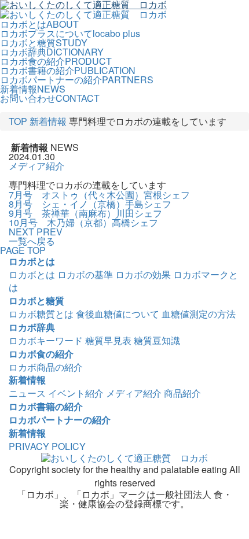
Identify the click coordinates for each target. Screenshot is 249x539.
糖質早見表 (108, 340)
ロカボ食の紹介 (41, 353)
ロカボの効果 (143, 274)
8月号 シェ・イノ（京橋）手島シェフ (90, 204)
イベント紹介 (76, 393)
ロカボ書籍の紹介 (46, 406)
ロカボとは (32, 261)
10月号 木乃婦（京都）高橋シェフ (83, 222)
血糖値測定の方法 (199, 313)
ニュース (27, 393)
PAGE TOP (23, 250)
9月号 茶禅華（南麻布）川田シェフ (85, 213)
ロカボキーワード (46, 340)
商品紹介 (182, 393)
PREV (49, 231)
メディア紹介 (36, 165)
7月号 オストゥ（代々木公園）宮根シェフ (99, 194)
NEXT (21, 231)
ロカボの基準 (85, 274)
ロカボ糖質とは (41, 313)
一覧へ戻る (32, 241)
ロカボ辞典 (32, 327)
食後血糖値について (117, 313)
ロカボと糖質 (36, 300)
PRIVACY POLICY (47, 446)
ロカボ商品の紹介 (46, 367)
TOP (18, 121)
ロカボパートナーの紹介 (60, 419)
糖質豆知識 (157, 340)
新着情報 (48, 121)
